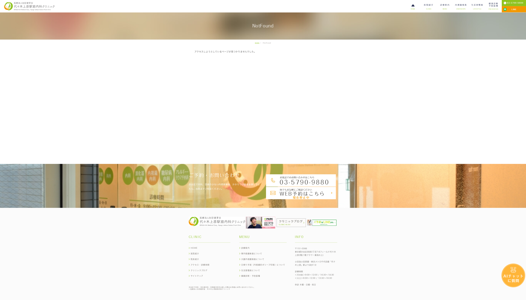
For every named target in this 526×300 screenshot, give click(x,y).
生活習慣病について (250, 270)
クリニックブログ (199, 270)
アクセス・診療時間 (200, 265)
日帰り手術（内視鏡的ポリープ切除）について (263, 265)
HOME (257, 43)
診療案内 (245, 248)
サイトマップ (197, 276)
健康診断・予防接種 (250, 276)
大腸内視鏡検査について (252, 259)
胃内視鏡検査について (251, 254)
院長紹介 (195, 259)
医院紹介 (195, 254)
